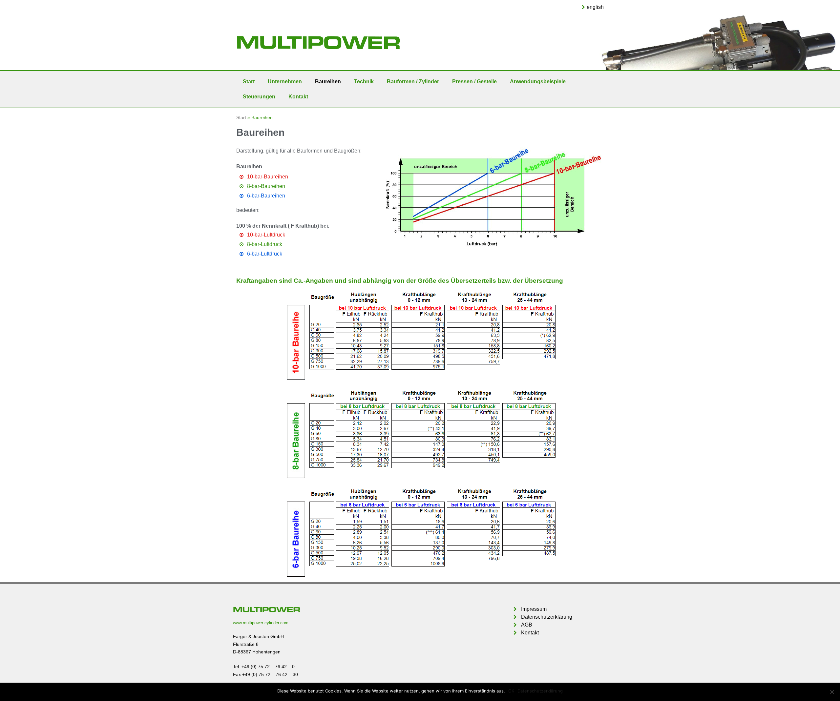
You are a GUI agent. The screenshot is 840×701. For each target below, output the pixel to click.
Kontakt (298, 96)
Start (249, 81)
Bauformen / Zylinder (413, 81)
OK (511, 690)
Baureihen (328, 81)
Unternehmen (285, 81)
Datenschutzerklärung (540, 690)
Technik (364, 81)
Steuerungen (259, 96)
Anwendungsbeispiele (538, 81)
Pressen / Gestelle (474, 81)
